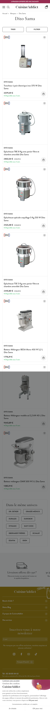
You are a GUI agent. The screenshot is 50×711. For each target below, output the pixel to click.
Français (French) (23, 662)
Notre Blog (6, 607)
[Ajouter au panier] (43, 94)
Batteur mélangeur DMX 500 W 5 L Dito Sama (24, 481)
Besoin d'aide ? (8, 601)
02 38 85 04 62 (12, 673)
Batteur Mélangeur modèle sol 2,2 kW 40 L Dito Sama (24, 417)
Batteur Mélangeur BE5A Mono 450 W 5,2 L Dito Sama (23, 351)
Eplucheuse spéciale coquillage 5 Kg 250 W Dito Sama (24, 219)
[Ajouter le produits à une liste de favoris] (44, 37)
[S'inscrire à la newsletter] (46, 639)
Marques (13, 13)
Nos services (7, 620)
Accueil (4, 13)
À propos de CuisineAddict (12, 613)
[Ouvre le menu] (3, 7)
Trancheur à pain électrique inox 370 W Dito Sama (23, 87)
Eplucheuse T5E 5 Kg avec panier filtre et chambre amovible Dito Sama (21, 285)
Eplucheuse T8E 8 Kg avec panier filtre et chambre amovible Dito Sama (21, 153)
